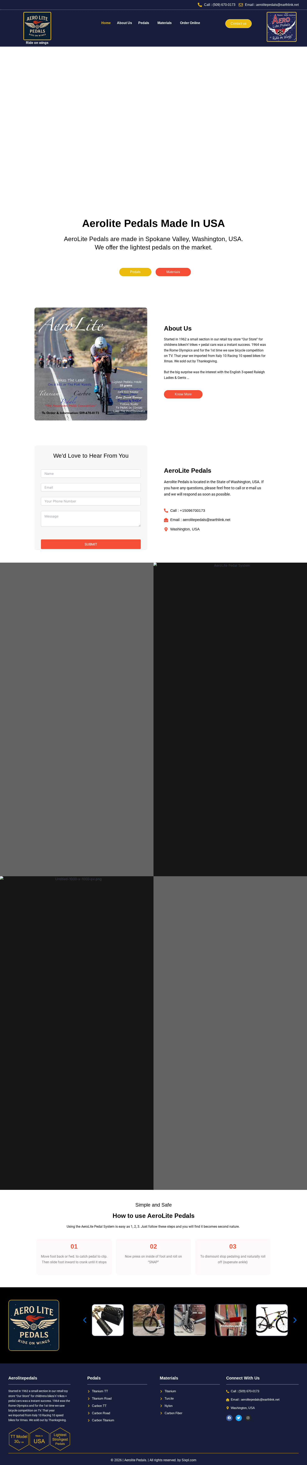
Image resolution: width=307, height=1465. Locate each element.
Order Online (190, 23)
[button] (144, 23)
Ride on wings (37, 43)
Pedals (143, 23)
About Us (124, 23)
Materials (164, 23)
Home (106, 23)
